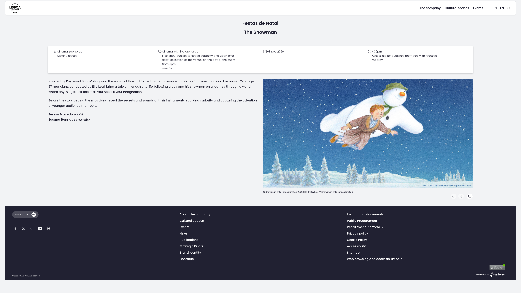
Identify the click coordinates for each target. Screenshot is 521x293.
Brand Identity (190, 253)
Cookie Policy (357, 240)
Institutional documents (365, 214)
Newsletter (21, 214)
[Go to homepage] (15, 8)
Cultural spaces (192, 221)
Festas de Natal (260, 23)
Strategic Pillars (191, 246)
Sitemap (353, 253)
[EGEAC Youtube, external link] (40, 229)
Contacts (187, 259)
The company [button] (430, 8)
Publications (189, 240)
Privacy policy (357, 233)
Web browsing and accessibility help (374, 259)
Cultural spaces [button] (457, 8)
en (502, 8)
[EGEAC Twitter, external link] (23, 229)
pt (495, 8)
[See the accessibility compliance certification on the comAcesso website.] (497, 274)
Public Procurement (362, 221)
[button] (470, 196)
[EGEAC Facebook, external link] (15, 229)
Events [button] (478, 8)
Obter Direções (67, 56)
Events (185, 227)
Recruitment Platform (364, 227)
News (184, 233)
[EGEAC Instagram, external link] (31, 229)
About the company (195, 214)
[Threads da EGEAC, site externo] (49, 229)
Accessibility (356, 246)
